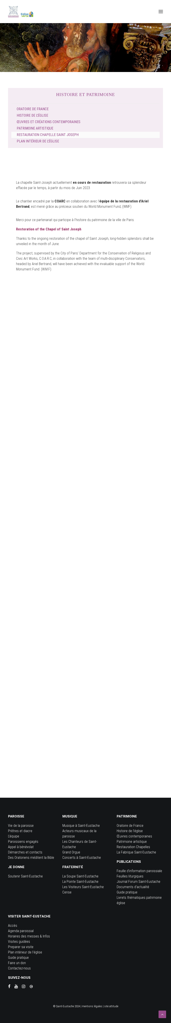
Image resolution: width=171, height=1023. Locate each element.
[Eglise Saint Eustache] (20, 11)
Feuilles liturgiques (130, 876)
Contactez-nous (19, 968)
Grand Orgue (71, 852)
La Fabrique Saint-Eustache (136, 852)
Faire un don (17, 963)
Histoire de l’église (130, 831)
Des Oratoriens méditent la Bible (31, 857)
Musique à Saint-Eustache (81, 825)
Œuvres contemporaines (134, 836)
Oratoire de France (33, 109)
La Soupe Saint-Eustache (80, 876)
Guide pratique (127, 892)
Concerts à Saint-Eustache (81, 857)
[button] (161, 11)
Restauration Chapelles (133, 847)
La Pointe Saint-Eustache (80, 881)
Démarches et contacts (25, 852)
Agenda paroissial (21, 931)
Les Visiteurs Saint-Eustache (83, 887)
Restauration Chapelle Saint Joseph (48, 135)
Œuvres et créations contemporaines (48, 122)
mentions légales (92, 1006)
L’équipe (13, 836)
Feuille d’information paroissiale (139, 871)
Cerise (66, 892)
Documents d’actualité (133, 887)
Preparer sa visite (20, 947)
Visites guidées (19, 941)
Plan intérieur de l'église (38, 141)
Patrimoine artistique (35, 128)
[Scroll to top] (162, 1014)
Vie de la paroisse (21, 825)
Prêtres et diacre (20, 831)
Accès (12, 925)
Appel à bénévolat (21, 847)
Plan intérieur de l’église (25, 952)
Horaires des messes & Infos (29, 936)
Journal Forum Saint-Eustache (138, 881)
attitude (113, 1006)
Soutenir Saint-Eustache (25, 876)
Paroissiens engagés (23, 841)
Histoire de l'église (32, 115)
